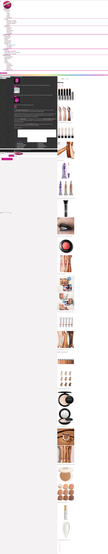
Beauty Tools (10, 69)
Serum (7, 141)
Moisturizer (8, 143)
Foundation (8, 86)
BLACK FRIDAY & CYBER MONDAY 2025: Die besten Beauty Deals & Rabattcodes (32, 85)
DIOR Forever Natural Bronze (62, 502)
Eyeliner (7, 104)
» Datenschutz (40, 144)
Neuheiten (9, 64)
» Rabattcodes (19, 143)
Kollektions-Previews (18, 115)
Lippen (8, 14)
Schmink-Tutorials (11, 23)
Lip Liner (7, 121)
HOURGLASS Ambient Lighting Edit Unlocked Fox (65, 311)
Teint (8, 12)
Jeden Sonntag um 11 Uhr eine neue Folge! (29, 125)
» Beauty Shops (20, 147)
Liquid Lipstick (8, 117)
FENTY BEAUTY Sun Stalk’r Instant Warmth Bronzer (66, 464)
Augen (8, 13)
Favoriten (5, 80)
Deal (15, 86)
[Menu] (0, 72)
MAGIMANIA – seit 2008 (10, 51)
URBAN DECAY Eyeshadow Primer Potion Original (66, 198)
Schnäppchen (10, 65)
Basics (8, 24)
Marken (6, 61)
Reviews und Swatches (34, 113)
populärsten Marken (41, 120)
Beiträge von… (7, 43)
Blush (7, 91)
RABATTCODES (3, 73)
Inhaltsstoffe (7, 42)
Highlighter (8, 93)
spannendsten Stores (31, 120)
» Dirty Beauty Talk (20, 142)
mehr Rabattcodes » (7, 159)
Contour (7, 95)
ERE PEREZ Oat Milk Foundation (62, 349)
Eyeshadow (8, 101)
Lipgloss (7, 119)
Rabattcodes (7, 58)
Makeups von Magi (11, 20)
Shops (5, 59)
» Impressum (40, 147)
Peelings (7, 138)
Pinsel (8, 16)
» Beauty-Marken (20, 146)
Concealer (8, 88)
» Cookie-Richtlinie (41, 146)
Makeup (6, 9)
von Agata (9, 46)
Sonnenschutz (7, 40)
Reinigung (6, 38)
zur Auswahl (11, 155)
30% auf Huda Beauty (9, 152)
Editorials (9, 32)
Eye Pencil (8, 106)
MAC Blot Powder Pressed (61, 426)
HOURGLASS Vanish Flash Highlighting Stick (64, 122)
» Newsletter (40, 143)
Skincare (6, 35)
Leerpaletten (8, 130)
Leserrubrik (9, 33)
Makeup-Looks (25, 113)
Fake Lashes (8, 132)
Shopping (7, 55)
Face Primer (8, 84)
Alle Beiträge (7, 36)
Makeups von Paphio (12, 22)
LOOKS (6, 19)
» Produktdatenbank (21, 144)
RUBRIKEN (7, 26)
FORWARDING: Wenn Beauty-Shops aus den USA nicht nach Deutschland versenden (33, 95)
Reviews (9, 29)
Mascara (7, 108)
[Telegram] (0, 1)
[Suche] (6, 78)
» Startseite (19, 140)
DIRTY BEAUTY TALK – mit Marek (12, 52)
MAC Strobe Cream (60, 160)
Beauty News (10, 30)
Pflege (6, 39)
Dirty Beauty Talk (11, 45)
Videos (5, 49)
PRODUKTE (7, 10)
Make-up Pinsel (9, 125)
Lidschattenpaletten (9, 99)
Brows (7, 111)
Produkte (6, 62)
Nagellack (9, 17)
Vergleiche (9, 27)
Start (58, 78)
